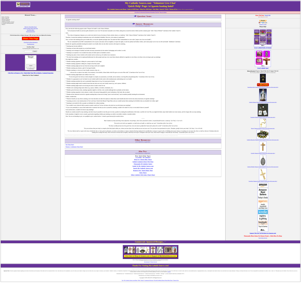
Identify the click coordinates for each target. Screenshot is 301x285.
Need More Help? (30, 30)
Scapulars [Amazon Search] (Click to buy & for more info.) (263, 117)
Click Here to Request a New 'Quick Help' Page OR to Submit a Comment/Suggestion (30, 73)
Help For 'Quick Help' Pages (31, 26)
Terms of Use (176, 280)
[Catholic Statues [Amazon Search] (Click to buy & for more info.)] (263, 101)
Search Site (267, 15)
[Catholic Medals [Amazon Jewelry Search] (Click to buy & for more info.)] (263, 165)
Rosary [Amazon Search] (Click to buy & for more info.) (263, 128)
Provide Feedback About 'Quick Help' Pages (163, 280)
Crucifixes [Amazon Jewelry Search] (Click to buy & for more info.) (263, 181)
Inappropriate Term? (30, 31)
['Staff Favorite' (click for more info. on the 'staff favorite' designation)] (263, 86)
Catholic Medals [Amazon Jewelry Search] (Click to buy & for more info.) (262, 166)
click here (169, 271)
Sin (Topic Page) (70, 144)
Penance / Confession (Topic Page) (74, 146)
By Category (147, 157)
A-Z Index (139, 157)
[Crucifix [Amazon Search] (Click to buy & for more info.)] (262, 152)
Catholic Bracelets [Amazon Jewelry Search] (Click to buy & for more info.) (263, 139)
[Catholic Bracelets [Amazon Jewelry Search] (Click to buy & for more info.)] (263, 138)
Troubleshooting (30, 44)
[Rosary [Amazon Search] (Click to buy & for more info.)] (263, 127)
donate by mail (263, 24)
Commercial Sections (148, 280)
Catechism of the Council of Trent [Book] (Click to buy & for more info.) (262, 87)
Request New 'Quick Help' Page (143, 170)
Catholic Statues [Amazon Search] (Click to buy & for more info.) (263, 102)
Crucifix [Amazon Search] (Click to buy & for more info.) (263, 153)
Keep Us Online (163, 12)
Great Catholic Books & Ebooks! (263, 47)
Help (139, 280)
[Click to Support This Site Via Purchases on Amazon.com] (263, 231)
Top (122, 280)
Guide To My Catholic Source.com (143, 166)
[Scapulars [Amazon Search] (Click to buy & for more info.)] (263, 116)
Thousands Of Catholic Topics (143, 164)
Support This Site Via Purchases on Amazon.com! (263, 233)
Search (142, 280)
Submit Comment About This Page (30, 28)
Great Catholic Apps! (263, 68)
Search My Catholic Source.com (143, 168)
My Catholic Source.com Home (130, 280)
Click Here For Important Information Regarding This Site (147, 12)
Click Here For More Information (31, 42)
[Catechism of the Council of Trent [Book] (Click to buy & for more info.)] (263, 82)
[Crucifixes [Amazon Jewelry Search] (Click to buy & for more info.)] (263, 180)
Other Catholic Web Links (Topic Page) (143, 175)
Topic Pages (143, 172)
